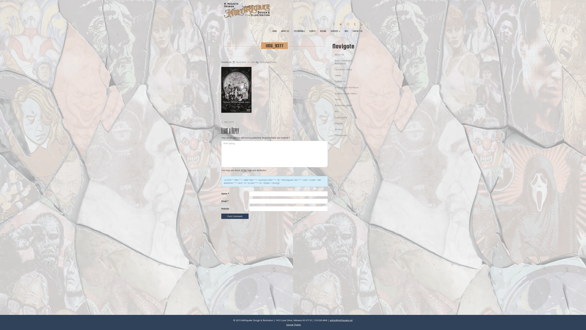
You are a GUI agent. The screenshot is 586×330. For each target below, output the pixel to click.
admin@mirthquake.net (341, 320)
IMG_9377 (274, 45)
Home (274, 31)
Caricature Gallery (343, 69)
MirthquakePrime (268, 62)
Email (224, 201)
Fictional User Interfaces (347, 87)
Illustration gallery (343, 105)
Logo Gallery (341, 117)
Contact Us (357, 31)
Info (346, 31)
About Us (285, 31)
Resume (323, 31)
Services (335, 31)
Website (225, 208)
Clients (312, 31)
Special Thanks (293, 324)
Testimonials (299, 31)
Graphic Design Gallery (346, 93)
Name (225, 193)
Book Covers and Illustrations (343, 62)
